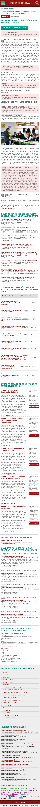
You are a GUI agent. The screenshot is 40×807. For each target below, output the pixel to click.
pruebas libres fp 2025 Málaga (17, 795)
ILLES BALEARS (7, 710)
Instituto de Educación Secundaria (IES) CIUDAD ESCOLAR (18, 252)
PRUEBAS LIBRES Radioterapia (10, 773)
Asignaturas (15, 16)
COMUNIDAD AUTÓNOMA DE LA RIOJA (14, 695)
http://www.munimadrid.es (9, 646)
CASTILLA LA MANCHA (9, 679)
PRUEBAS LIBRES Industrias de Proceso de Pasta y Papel (13, 477)
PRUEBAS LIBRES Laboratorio (10, 735)
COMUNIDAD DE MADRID (10, 697)
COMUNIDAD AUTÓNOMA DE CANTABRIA (15, 692)
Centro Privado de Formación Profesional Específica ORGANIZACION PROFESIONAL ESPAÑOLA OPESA (19, 269)
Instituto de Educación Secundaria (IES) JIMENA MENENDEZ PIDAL (8, 367)
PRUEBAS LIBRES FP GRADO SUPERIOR (14, 11)
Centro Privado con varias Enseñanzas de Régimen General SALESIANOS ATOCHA (16, 228)
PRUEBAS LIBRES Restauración (10, 755)
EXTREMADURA (7, 705)
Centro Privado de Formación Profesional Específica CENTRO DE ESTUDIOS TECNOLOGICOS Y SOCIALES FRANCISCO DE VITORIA (11, 357)
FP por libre (23, 794)
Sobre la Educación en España (10, 542)
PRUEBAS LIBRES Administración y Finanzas (14, 751)
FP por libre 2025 (16, 798)
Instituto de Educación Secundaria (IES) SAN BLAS (16, 235)
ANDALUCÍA (6, 672)
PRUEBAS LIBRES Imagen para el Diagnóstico (14, 764)
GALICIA (5, 707)
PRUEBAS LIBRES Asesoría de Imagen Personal (12, 449)
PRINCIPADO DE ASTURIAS (10, 715)
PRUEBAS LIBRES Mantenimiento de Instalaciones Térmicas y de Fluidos (19, 792)
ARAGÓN (5, 674)
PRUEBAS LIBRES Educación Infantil (12, 778)
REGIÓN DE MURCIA (9, 718)
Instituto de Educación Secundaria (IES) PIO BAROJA (16, 244)
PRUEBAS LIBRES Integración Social (12, 556)
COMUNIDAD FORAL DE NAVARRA (13, 700)
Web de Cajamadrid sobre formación (11, 540)
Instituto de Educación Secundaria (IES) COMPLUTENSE (11, 311)
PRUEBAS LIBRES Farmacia (22, 790)
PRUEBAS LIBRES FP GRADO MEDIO (14, 788)
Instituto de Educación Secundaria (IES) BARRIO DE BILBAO (19, 260)
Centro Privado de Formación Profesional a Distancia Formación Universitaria (11, 303)
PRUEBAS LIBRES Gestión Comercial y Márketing (11, 391)
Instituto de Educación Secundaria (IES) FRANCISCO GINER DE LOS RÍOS (11, 319)
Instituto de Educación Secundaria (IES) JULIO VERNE (11, 341)
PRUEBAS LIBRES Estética (9, 760)
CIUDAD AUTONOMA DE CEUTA (12, 687)
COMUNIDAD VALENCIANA (10, 702)
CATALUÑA (6, 684)
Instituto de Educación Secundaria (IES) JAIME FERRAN (11, 327)
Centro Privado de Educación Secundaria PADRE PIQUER (18, 219)
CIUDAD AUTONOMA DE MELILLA (12, 690)
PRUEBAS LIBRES (7, 8)
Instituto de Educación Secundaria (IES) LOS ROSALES (11, 349)
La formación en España (8, 543)
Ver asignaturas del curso (8, 208)
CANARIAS (6, 677)
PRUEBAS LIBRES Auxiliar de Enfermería (13, 739)
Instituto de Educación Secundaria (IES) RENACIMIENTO (17, 277)
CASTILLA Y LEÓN (8, 682)
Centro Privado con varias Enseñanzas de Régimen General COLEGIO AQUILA (12, 375)
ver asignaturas (8, 415)
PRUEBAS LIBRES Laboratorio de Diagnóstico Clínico (17, 769)
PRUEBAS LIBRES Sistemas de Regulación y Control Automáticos (12, 420)
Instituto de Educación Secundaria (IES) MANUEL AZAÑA (11, 334)
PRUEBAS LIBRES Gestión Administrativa (13, 730)
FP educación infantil (26, 542)
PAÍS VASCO (6, 713)
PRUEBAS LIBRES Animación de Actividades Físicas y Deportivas (17, 744)
